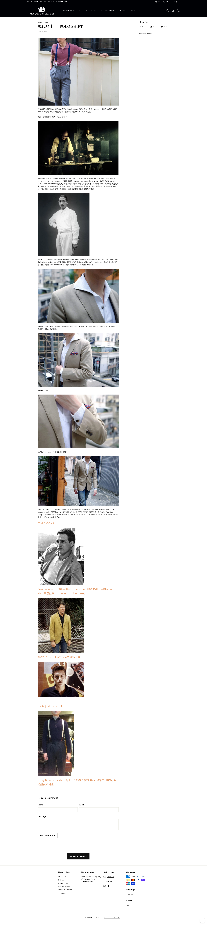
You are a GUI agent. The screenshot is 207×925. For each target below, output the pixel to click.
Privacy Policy (64, 886)
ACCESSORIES (107, 10)
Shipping (62, 880)
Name (40, 805)
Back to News (80, 856)
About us (62, 877)
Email (81, 805)
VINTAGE (122, 10)
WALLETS (83, 10)
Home (40, 22)
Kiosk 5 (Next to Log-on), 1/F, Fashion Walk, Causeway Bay (91, 879)
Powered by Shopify (112, 918)
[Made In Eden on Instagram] (105, 886)
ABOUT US (135, 10)
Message (42, 816)
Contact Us (63, 883)
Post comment (47, 835)
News (46, 22)
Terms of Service (65, 890)
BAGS (93, 10)
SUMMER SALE (67, 10)
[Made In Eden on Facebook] (108, 886)
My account (63, 893)
